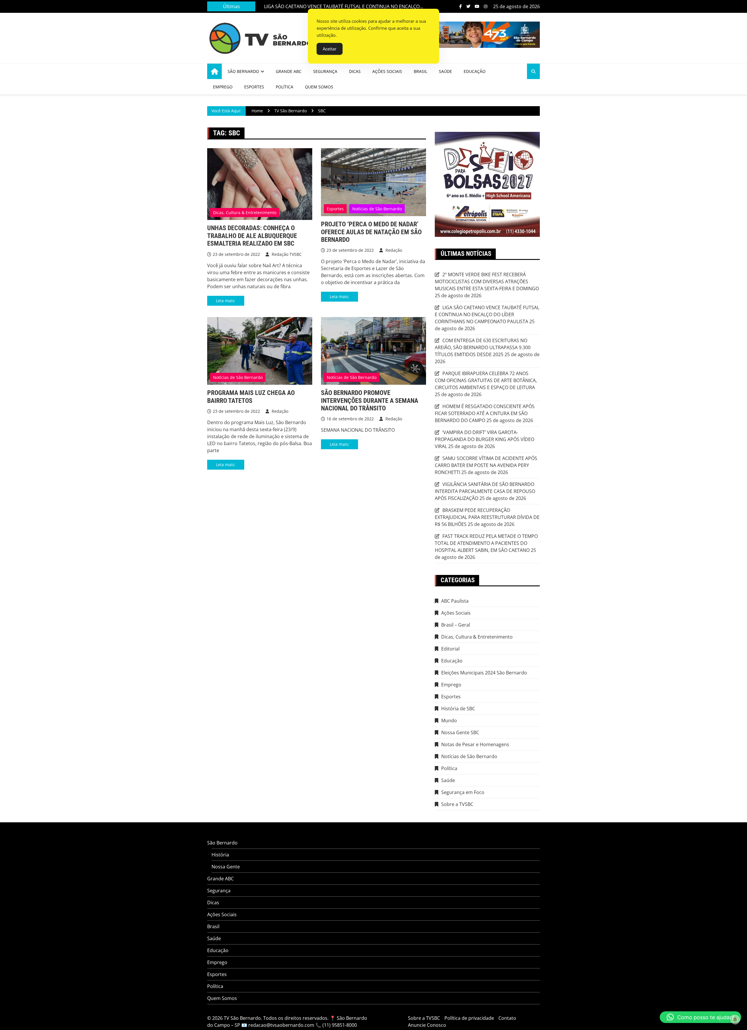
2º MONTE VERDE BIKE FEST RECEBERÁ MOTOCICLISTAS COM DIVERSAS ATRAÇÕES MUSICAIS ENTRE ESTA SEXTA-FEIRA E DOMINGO (487, 281)
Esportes (254, 87)
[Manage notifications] (735, 1019)
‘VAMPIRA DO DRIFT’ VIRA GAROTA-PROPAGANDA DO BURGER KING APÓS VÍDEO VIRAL (484, 439)
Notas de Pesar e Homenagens (475, 744)
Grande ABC (288, 71)
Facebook (460, 6)
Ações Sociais (387, 71)
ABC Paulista (455, 601)
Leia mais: (225, 300)
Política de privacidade (469, 1018)
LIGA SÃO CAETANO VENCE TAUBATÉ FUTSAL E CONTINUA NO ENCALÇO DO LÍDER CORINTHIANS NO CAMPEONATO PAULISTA (342, 6)
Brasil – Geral (455, 625)
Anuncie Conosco (427, 1025)
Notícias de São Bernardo (377, 208)
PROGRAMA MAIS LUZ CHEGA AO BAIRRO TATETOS (251, 396)
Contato (507, 1018)
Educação (475, 71)
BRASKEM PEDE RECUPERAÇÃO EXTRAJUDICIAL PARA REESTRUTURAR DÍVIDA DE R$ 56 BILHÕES (487, 517)
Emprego (223, 87)
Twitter (468, 6)
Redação (393, 250)
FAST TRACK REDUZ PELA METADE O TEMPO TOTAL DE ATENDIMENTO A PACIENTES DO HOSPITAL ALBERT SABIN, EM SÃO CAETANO (486, 543)
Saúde (445, 71)
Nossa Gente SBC (460, 732)
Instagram (485, 6)
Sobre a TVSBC (457, 804)
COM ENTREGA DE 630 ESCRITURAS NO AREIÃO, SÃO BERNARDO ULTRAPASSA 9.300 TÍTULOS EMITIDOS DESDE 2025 (482, 347)
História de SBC (458, 708)
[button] (700, 1017)
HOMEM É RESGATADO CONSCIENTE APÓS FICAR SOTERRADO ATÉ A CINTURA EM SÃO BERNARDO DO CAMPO (485, 413)
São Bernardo (243, 71)
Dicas (355, 71)
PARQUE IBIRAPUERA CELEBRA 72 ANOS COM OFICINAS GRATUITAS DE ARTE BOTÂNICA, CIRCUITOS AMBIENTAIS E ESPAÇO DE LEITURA (486, 380)
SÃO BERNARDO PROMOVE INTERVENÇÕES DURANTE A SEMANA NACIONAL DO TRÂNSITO (369, 400)
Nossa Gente (226, 866)
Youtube (477, 6)
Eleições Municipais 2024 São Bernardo (484, 672)
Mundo (449, 720)
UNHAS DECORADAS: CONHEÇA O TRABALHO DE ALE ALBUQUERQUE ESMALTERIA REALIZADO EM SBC (252, 235)
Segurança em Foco (462, 792)
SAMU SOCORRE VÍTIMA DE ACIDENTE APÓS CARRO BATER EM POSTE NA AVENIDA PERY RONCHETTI (486, 465)
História (220, 854)
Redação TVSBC (286, 254)
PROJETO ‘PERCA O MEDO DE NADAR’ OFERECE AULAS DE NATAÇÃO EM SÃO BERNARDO (371, 232)
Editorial (450, 649)
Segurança (325, 71)
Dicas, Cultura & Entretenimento (244, 212)
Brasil (420, 71)
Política (284, 87)
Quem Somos (319, 87)
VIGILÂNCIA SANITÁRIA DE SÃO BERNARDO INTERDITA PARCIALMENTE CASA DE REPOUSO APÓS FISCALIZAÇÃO (485, 491)
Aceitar (329, 49)
